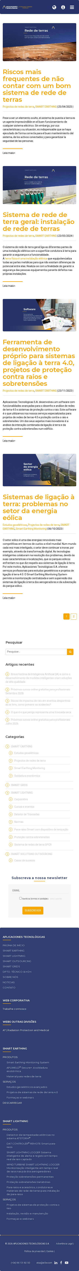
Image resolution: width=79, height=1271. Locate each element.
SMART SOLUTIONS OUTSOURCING (31, 854)
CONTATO (9, 987)
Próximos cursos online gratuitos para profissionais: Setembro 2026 (38, 691)
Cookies (50, 1251)
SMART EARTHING (46, 106)
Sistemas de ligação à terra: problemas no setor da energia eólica (39, 507)
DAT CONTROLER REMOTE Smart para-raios (31, 1145)
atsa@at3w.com (44, 1263)
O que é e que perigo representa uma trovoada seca (41, 712)
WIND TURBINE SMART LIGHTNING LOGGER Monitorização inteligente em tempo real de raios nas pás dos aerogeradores (33, 1168)
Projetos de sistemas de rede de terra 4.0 (32, 1092)
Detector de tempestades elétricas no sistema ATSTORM (31, 1136)
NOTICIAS (9, 982)
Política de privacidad (34, 1251)
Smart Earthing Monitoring (31, 528)
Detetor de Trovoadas (27, 814)
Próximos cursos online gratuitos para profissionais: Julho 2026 (38, 721)
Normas (19, 821)
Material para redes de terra (24, 1076)
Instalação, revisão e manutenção (27, 1213)
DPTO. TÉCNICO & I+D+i (17, 971)
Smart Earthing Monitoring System (28, 1062)
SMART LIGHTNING (22, 792)
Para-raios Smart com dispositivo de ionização (41, 829)
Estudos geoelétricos (15, 524)
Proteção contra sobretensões (32, 837)
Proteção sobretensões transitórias (28, 1182)
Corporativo (21, 799)
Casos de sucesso (24, 860)
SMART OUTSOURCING (17, 961)
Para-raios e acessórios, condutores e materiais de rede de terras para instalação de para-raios (33, 1191)
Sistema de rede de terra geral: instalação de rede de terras (38, 221)
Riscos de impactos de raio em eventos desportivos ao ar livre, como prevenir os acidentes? (38, 702)
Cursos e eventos (24, 806)
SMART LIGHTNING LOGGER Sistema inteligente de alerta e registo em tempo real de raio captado (32, 1156)
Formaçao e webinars (20, 1097)
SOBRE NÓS (10, 977)
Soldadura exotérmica (27, 775)
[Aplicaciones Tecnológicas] (17, 7)
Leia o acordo (55, 899)
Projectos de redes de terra (18, 106)
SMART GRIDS (19, 785)
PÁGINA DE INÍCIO (14, 945)
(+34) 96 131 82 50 (20, 1263)
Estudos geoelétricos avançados (27, 1086)
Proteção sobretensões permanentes (30, 1176)
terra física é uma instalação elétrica (26, 258)
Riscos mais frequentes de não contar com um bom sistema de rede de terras (37, 85)
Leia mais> (9, 152)
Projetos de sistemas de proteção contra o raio (33, 1206)
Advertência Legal (64, 1243)
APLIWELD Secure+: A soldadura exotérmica (27, 1069)
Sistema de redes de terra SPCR (33, 844)
